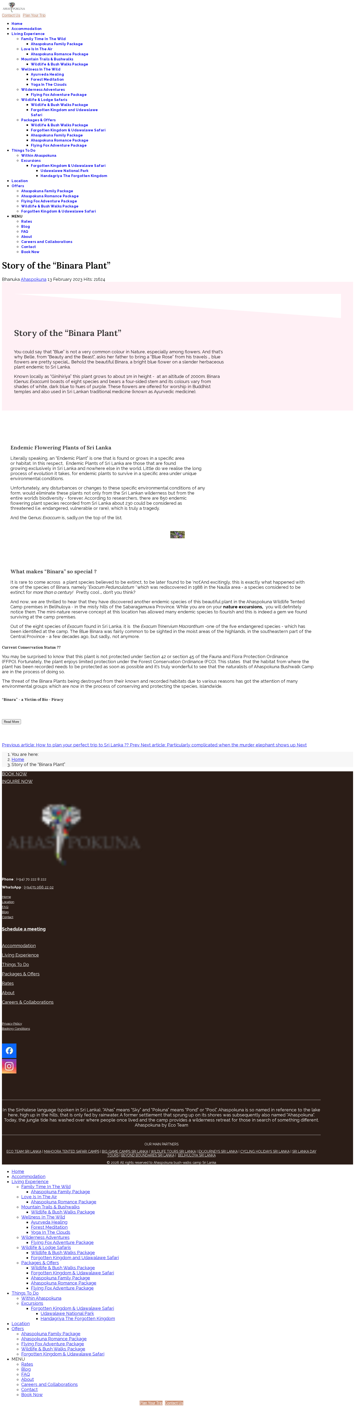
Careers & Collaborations (28, 1002)
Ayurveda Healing (47, 74)
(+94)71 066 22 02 (39, 887)
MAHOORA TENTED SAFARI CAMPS (71, 1151)
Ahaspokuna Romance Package (59, 54)
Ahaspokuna (33, 279)
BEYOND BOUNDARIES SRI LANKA (147, 1155)
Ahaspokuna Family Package (57, 44)
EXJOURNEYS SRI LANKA (218, 1151)
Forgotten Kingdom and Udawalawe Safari (75, 1257)
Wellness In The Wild (40, 69)
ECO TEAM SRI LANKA (24, 1151)
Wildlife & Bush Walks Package (59, 64)
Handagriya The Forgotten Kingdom (74, 176)
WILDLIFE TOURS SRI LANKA (173, 1151)
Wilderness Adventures (43, 90)
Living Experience (28, 34)
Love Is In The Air (36, 49)
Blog (25, 226)
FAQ (24, 232)
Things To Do (23, 150)
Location (20, 181)
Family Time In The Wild (43, 39)
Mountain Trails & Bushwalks (47, 59)
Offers (18, 186)
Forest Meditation (47, 79)
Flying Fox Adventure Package (59, 95)
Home (17, 24)
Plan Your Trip (34, 15)
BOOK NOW (14, 773)
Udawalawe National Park (65, 171)
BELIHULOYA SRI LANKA (197, 1155)
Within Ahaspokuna (39, 155)
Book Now (30, 252)
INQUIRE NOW (17, 781)
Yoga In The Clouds (48, 84)
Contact (28, 247)
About (26, 237)
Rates (26, 221)
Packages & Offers (38, 120)
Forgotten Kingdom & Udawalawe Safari (68, 130)
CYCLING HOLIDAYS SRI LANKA (265, 1151)
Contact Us (11, 15)
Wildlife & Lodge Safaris (44, 100)
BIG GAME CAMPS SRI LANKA (125, 1151)
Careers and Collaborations (46, 242)
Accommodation (27, 29)
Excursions (31, 161)
